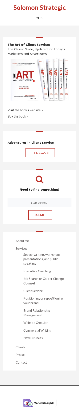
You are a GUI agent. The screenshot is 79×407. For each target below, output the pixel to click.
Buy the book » (18, 116)
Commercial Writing (37, 330)
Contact (21, 362)
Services (21, 248)
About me (22, 241)
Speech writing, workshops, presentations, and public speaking (42, 259)
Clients (20, 347)
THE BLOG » (40, 152)
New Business (33, 338)
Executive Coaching (37, 271)
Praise (20, 355)
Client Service (33, 291)
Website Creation (35, 322)
